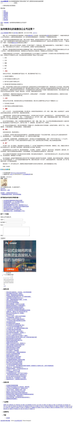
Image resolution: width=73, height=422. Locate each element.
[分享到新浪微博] (4, 169)
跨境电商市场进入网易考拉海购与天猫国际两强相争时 (20, 394)
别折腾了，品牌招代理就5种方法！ (9, 193)
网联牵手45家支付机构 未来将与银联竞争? (17, 392)
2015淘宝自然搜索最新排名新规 (14, 364)
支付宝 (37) (27, 408)
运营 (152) (41, 404)
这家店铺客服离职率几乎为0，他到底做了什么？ (15, 205)
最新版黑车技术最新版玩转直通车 (14, 307)
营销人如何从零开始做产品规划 (14, 362)
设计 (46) (44, 407)
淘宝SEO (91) (22, 406)
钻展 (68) (47, 406)
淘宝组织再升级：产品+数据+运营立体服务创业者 (16, 206)
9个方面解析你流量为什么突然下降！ (12, 209)
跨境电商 (5, 20)
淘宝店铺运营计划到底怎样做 (13, 346)
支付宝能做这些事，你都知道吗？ (14, 395)
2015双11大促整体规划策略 (13, 353)
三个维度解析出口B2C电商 (13, 371)
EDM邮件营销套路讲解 (12, 385)
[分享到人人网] (7, 169)
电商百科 (5, 15)
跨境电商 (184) (31, 404)
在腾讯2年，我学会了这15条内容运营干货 (16, 311)
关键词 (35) (32, 408)
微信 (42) (53, 407)
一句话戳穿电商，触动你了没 (13, 317)
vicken (2, 32)
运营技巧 (5, 17)
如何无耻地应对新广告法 (12, 349)
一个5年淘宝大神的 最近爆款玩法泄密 (15, 320)
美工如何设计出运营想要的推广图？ (15, 325)
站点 (2, 225)
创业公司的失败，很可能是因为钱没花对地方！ (18, 397)
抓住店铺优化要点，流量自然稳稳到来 (16, 352)
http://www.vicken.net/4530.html (18, 172)
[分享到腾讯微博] (6, 169)
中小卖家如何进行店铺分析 (13, 323)
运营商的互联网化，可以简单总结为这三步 (17, 368)
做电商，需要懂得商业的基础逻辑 (14, 295)
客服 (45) (49, 407)
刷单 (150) (46, 404)
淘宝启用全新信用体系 (12, 301)
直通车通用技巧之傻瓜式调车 (13, 356)
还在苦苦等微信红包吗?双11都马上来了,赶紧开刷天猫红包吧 (21, 337)
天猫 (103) (10, 406)
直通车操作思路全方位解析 (13, 347)
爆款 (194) (25, 404)
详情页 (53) (18, 407)
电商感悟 (6, 22)
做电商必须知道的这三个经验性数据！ (16, 305)
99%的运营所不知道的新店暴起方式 (15, 308)
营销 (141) (51, 404)
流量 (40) (12, 408)
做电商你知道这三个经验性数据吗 (12, 208)
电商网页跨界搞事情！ (12, 398)
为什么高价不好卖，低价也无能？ (14, 331)
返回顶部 (3, 420)
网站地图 (7, 420)
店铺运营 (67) (63, 406)
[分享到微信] (9, 169)
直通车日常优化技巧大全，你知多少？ (16, 343)
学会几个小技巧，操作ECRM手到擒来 (16, 316)
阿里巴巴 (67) (52, 406)
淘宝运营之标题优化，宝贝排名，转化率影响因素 (18, 292)
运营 (47, 35)
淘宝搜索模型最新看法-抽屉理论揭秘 (15, 359)
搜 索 (16, 2)
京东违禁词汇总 (10, 314)
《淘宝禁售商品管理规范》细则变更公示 (16, 374)
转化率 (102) (15, 406)
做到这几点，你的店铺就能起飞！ (14, 367)
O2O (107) (5, 406)
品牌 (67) (58, 406)
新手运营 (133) (61, 404)
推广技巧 (5, 18)
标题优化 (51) (29, 407)
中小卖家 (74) (37, 406)
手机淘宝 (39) (17, 408)
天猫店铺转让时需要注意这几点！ (14, 298)
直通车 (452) (6, 404)
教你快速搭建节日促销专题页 (13, 338)
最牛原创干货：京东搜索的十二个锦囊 (16, 377)
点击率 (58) (7, 407)
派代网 (8, 418)
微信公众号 (15, 42)
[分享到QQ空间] (2, 169)
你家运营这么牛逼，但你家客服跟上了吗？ (14, 211)
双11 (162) (36, 404)
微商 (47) (40, 407)
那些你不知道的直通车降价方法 (14, 340)
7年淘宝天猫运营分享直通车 (13, 358)
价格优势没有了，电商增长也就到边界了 (16, 379)
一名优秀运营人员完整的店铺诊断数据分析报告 (18, 310)
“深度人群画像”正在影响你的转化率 (15, 344)
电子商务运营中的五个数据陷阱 (14, 361)
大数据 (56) (13, 407)
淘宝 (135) (55, 404)
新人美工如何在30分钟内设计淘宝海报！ (16, 376)
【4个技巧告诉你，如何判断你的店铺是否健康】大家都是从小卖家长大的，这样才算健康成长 (30, 365)
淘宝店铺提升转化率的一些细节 (14, 293)
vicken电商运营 (26, 174)
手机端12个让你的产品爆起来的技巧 (15, 319)
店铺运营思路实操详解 (12, 341)
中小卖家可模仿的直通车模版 (13, 329)
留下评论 (16, 32)
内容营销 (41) (58, 407)
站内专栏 (3, 188)
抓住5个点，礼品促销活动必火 (14, 334)
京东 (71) (43, 406)
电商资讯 (5, 12)
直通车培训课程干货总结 (12, 355)
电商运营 (30, 35)
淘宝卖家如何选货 (10, 322)
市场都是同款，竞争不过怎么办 (11, 203)
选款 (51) (23, 407)
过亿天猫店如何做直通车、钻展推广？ (16, 332)
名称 (2, 219)
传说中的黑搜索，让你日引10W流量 (15, 304)
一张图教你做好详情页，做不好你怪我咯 (11, 194)
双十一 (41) (63, 407)
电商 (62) (68, 406)
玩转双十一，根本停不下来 (13, 370)
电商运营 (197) (12, 404)
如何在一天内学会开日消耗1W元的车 (15, 391)
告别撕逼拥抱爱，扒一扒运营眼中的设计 (13, 202)
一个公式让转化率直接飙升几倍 (14, 326)
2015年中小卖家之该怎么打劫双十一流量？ (17, 335)
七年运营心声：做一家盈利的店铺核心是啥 (17, 328)
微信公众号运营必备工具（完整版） (15, 313)
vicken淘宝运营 (18, 420)
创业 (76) (32, 406)
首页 (4, 11)
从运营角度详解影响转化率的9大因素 (12, 200)
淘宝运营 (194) (19, 404)
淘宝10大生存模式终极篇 (12, 302)
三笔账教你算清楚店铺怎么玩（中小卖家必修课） (18, 296)
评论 (2, 235)
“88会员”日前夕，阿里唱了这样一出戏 (16, 389)
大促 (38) (22, 408)
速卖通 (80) (27, 406)
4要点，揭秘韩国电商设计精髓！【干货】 (16, 299)
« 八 (5, 285)
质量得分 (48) (35, 407)
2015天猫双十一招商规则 (12, 350)
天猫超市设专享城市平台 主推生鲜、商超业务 (17, 386)
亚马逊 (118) (67, 404)
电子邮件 (3, 222)
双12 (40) (69, 407)
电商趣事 (5, 14)
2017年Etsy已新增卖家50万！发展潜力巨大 (17, 388)
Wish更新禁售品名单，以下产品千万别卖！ (17, 373)
